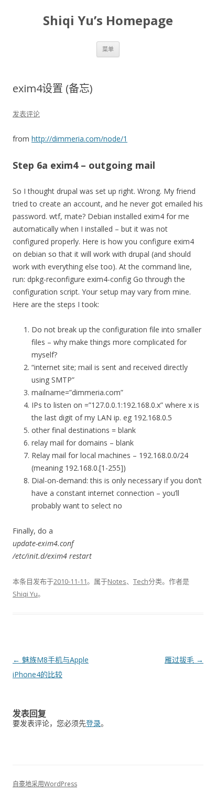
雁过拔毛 (184, 660)
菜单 (108, 49)
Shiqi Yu (25, 594)
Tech (140, 581)
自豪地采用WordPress (45, 783)
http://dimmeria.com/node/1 (79, 139)
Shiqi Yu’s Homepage (108, 21)
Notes (116, 581)
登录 (93, 723)
